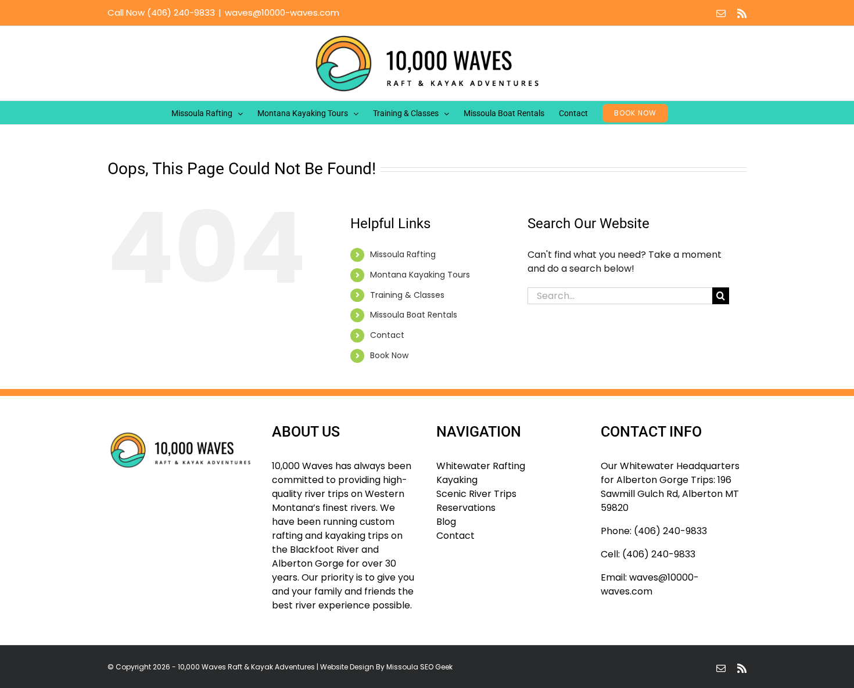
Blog (446, 521)
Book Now (389, 355)
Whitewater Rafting (480, 466)
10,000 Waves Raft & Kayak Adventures (246, 667)
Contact (387, 335)
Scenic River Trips (476, 493)
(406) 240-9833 (181, 12)
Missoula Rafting (403, 254)
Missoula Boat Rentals (413, 314)
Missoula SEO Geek (419, 667)
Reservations (466, 507)
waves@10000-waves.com (282, 12)
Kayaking (457, 480)
